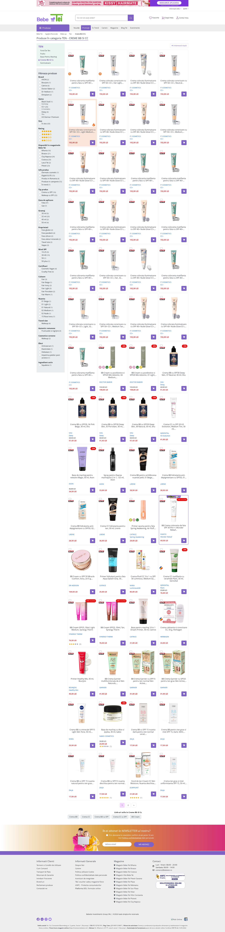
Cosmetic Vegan (49, 268)
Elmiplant (47, 95)
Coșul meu (168, 17)
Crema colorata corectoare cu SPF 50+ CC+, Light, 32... (82, 325)
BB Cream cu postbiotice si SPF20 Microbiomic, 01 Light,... (143, 374)
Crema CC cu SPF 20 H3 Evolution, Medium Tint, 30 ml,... (173, 426)
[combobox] (101, 18)
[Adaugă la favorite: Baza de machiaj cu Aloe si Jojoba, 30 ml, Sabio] (100, 702)
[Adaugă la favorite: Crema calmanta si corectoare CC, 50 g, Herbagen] (161, 600)
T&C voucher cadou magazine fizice (89, 882)
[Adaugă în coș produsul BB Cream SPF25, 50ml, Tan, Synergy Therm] (123, 643)
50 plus (46, 261)
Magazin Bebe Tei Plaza (125, 882)
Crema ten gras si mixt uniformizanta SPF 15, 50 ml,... (174, 782)
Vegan (45, 245)
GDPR (185, 9)
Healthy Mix (73, 690)
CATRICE (133, 534)
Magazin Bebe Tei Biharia (126, 865)
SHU (162, 382)
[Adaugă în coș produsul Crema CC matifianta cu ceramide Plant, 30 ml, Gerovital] (184, 591)
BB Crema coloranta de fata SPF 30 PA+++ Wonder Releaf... (174, 527)
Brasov (46, 153)
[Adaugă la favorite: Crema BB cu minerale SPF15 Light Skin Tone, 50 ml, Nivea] (70, 702)
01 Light (46, 304)
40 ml (45, 219)
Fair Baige (47, 282)
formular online (94, 888)
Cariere (78, 868)
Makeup (46, 323)
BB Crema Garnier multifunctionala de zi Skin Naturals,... (112, 681)
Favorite (155, 17)
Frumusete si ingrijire (51, 331)
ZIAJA (132, 739)
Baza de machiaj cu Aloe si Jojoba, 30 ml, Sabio (112, 731)
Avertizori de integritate (84, 878)
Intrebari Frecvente (44, 878)
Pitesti (46, 165)
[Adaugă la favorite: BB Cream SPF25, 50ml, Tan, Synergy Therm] (100, 600)
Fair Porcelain (48, 291)
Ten (70, 34)
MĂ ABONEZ (144, 844)
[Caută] (131, 18)
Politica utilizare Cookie (84, 872)
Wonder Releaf (166, 537)
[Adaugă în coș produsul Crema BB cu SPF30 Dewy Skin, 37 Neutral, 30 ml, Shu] (184, 388)
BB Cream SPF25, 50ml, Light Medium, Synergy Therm (82, 628)
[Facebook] (38, 919)
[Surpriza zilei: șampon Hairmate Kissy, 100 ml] (112, 3)
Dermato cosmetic (50, 172)
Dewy (45, 113)
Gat (44, 206)
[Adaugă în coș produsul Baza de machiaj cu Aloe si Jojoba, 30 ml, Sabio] (123, 742)
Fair (44, 279)
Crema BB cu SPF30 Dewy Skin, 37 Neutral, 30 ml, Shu (174, 374)
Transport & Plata (44, 872)
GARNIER (102, 687)
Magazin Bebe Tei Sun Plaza (127, 888)
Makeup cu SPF (49, 195)
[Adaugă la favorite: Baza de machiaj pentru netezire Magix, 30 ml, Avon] (70, 448)
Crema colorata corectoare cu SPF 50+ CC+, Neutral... (173, 82)
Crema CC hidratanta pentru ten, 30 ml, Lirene (112, 527)
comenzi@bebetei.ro (164, 870)
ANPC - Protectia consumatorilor (88, 885)
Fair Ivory (47, 285)
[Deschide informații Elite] (71, 55)
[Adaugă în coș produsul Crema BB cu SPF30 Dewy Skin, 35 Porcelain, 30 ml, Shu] (123, 439)
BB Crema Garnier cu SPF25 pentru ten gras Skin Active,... (173, 680)
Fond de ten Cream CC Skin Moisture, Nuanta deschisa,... (143, 782)
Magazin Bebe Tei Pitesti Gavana (129, 878)
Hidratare (47, 352)
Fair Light (46, 288)
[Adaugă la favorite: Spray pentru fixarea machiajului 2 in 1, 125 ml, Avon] (100, 448)
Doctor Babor (48, 88)
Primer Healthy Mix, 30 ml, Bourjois (82, 680)
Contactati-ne (42, 888)
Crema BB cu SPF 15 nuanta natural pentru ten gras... (82, 782)
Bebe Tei (39, 34)
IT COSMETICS (74, 88)
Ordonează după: (180, 45)
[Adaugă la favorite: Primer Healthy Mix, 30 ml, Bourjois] (70, 651)
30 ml (45, 213)
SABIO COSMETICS (106, 736)
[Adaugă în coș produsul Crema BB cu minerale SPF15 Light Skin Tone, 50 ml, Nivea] (92, 745)
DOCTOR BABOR (105, 382)
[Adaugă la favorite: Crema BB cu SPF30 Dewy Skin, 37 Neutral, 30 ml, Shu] (161, 345)
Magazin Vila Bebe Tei (124, 875)
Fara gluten (47, 230)
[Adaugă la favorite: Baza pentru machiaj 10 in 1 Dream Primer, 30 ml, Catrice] (130, 600)
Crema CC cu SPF (120, 817)
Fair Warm (47, 294)
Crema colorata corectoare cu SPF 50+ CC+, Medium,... (173, 131)
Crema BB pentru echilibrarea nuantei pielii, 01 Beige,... (143, 476)
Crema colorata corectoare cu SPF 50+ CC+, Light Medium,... (82, 131)
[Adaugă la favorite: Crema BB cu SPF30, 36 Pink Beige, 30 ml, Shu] (70, 397)
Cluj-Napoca (48, 156)
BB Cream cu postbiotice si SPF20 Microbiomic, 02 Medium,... (113, 375)
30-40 (46, 255)
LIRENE (132, 484)
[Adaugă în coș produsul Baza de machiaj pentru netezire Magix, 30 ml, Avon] (92, 490)
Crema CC (86, 817)
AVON (45, 79)
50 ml (45, 222)
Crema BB (73, 817)
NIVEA (132, 585)
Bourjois (46, 82)
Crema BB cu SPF (102, 817)
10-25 (45, 252)
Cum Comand (42, 868)
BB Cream (135, 817)
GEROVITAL (164, 433)
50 (44, 258)
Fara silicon (47, 236)
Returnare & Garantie (45, 875)
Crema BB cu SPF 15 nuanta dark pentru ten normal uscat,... (143, 732)
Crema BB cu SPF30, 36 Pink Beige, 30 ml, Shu (82, 425)
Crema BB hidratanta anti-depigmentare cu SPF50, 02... (82, 527)
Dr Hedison (47, 91)
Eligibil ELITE (48, 175)
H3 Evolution (165, 436)
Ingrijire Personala (51, 34)
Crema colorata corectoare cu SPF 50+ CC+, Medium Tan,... (112, 325)
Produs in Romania (50, 178)
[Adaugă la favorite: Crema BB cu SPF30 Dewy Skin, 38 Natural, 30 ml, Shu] (130, 397)
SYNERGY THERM (75, 634)
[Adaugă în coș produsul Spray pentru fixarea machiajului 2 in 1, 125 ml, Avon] (123, 490)
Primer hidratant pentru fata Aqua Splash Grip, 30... (112, 577)
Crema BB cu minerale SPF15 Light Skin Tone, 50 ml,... (82, 731)
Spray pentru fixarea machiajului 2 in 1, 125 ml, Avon (112, 477)
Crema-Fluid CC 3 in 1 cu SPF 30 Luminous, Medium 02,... (143, 577)
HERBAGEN (164, 637)
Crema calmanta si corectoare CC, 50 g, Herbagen (173, 628)
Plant (162, 588)
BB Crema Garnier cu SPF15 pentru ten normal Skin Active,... (143, 681)
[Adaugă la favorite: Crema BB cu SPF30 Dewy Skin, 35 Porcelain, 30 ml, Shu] (100, 397)
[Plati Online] (176, 919)
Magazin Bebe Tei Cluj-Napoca (128, 902)
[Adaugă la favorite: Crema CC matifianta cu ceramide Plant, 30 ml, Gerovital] (161, 549)
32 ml (46, 216)
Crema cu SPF (49, 192)
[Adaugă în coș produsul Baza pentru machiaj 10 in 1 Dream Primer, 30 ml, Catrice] (153, 643)
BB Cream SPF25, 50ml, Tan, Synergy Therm (113, 628)
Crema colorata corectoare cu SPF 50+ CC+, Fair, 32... (112, 276)
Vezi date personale (136, 838)
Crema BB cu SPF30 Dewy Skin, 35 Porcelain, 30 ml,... (112, 425)
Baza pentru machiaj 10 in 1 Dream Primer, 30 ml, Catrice (143, 628)
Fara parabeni (48, 233)
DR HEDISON (74, 585)
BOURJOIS (73, 687)
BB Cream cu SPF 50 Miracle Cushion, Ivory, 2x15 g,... (82, 577)
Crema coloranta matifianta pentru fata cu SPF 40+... (82, 82)
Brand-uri (40, 882)
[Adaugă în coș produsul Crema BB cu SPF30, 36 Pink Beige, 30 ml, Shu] (92, 439)
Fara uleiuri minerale (51, 239)
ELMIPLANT (134, 787)
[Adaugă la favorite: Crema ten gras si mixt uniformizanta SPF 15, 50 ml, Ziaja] (161, 754)
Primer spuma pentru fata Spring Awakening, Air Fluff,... (143, 527)
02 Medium (47, 310)
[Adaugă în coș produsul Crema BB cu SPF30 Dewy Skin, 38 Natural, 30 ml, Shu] (153, 439)
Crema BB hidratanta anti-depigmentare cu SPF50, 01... (173, 476)
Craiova (46, 159)
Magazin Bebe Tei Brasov (126, 868)
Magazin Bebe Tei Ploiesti (126, 898)
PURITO (163, 534)
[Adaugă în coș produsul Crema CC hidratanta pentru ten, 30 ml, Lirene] (123, 540)
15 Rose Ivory (48, 316)
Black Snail (47, 102)
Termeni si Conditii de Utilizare (49, 865)
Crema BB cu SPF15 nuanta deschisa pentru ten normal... (113, 782)
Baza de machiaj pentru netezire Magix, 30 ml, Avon (82, 476)
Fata (45, 203)
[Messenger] (42, 919)
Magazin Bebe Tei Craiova (126, 872)
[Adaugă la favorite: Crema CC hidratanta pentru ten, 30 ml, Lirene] (100, 499)
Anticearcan (47, 346)
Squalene (46, 365)
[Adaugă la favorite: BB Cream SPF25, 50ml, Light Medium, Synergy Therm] (70, 600)
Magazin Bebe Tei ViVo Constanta (129, 895)
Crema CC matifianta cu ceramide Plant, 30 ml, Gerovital (173, 578)
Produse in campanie (52, 181)
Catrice (45, 85)
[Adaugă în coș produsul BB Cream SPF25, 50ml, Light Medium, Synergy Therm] (92, 640)
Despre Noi (79, 865)
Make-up (63, 34)
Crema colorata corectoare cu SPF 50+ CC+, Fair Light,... (112, 82)
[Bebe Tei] (50, 18)
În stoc (46, 123)
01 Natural (47, 307)
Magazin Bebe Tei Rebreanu (127, 885)
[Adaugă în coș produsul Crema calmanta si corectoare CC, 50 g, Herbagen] (184, 643)
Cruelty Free (48, 271)
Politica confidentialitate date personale (91, 875)
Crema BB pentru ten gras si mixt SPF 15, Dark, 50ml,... (173, 731)
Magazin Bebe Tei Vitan (125, 892)
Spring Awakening (137, 537)
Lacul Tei (46, 162)
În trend (46, 184)
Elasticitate (47, 349)
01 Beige (46, 301)
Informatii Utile (174, 9)
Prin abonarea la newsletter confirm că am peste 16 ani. (131, 835)
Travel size (47, 242)
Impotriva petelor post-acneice (51, 356)
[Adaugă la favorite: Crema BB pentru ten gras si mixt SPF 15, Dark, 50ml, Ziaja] (161, 702)
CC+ (46, 108)
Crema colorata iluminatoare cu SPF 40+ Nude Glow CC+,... (143, 82)
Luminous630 (135, 588)
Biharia (46, 150)
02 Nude (46, 313)
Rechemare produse (45, 885)
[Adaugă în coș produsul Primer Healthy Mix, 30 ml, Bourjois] (92, 693)
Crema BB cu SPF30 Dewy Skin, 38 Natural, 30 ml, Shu (143, 425)
